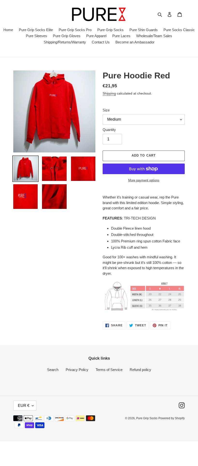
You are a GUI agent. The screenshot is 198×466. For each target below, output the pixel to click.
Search (52, 370)
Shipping (109, 93)
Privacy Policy (77, 370)
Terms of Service (109, 370)
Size (106, 110)
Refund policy (140, 370)
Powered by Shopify (171, 418)
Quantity (109, 130)
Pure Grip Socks (146, 418)
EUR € (23, 406)
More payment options (143, 180)
